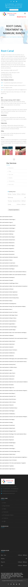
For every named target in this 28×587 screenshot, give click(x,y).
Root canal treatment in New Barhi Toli (7, 396)
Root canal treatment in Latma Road (7, 376)
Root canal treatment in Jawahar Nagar (7, 329)
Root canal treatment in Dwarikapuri (7, 277)
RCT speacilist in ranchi (11, 576)
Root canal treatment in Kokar (21, 358)
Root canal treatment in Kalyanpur (6, 335)
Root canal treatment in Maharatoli (7, 378)
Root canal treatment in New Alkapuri (7, 393)
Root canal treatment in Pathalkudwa (7, 413)
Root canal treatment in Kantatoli (6, 347)
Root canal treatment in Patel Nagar (7, 410)
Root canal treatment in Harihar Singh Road (8, 291)
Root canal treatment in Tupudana (6, 465)
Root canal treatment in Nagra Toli (7, 387)
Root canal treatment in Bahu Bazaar (7, 231)
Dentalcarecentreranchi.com (8, 493)
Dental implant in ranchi (5, 577)
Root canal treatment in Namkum (6, 390)
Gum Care (11, 174)
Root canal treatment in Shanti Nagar (7, 448)
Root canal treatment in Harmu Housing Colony (9, 297)
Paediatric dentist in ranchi (6, 575)
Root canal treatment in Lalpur (6, 370)
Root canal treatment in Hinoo (6, 309)
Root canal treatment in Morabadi (6, 384)
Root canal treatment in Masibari (20, 381)
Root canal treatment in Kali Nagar (19, 332)
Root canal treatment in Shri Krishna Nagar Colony (10, 451)
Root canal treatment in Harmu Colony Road (8, 294)
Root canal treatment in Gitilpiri (6, 286)
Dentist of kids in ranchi (18, 574)
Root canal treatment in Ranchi (6, 216)
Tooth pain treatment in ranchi (7, 574)
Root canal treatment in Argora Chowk (7, 225)
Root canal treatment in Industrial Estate (8, 320)
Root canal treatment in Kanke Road (7, 344)
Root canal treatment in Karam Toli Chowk (8, 349)
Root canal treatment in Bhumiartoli (7, 242)
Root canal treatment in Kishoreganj (7, 358)
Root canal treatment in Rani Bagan (7, 434)
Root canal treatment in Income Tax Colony (8, 312)
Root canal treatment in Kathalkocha (7, 352)
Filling (10, 171)
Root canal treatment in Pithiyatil (20, 416)
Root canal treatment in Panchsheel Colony (8, 407)
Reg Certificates (6, 505)
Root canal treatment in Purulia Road (7, 425)
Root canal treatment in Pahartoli (6, 405)
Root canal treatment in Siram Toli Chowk (8, 460)
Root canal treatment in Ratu (20, 434)
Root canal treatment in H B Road (6, 289)
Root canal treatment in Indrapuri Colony (8, 318)
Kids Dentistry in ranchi (16, 575)
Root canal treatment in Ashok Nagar (7, 228)
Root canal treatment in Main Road (6, 381)
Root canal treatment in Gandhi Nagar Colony (9, 283)
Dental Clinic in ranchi (18, 573)
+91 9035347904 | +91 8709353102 (14, 4)
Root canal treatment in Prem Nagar (7, 419)
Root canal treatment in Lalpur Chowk (7, 373)
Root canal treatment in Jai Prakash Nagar (8, 326)
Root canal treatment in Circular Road (7, 263)
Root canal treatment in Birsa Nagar (7, 245)
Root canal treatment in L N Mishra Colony (8, 367)
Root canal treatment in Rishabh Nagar (7, 442)
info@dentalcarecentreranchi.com (14, 7)
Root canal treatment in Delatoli (6, 271)
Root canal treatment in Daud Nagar (7, 268)
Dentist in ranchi (20, 576)
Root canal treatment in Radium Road (7, 428)
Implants (10, 177)
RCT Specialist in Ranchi (8, 515)
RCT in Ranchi (3, 576)
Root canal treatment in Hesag (6, 306)
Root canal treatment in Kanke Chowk (7, 341)
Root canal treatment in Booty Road (7, 254)
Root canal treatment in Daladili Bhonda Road (9, 265)
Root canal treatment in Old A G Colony (7, 402)
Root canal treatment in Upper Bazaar (7, 468)
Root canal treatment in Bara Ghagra (7, 236)
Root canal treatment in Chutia (6, 260)
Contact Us (5, 518)
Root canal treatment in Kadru (6, 332)
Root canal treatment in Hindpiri (19, 306)
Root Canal (11, 184)
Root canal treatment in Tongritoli (18, 463)
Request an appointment (14, 209)
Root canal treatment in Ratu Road (6, 436)
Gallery (4, 508)
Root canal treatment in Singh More (20, 457)
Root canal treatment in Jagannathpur (7, 323)
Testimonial (5, 512)
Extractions (11, 168)
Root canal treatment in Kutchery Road (7, 364)
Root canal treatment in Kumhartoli (7, 361)
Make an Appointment (14, 9)
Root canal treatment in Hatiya (6, 300)
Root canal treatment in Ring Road (6, 439)
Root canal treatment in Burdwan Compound (8, 257)
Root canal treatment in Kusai (20, 361)
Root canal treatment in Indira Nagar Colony (8, 315)
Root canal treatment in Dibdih (6, 274)
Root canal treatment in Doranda (19, 274)
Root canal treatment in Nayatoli (20, 390)
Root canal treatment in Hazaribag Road (8, 303)
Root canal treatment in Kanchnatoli (7, 338)
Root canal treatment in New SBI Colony (7, 399)
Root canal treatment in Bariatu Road (7, 239)
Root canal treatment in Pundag (6, 422)
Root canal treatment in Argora (6, 222)
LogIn (4, 521)
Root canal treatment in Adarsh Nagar (7, 219)
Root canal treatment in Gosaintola (20, 286)
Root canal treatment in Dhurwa (19, 271)
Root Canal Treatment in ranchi (7, 573)
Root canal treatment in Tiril (5, 463)
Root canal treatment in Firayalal (6, 280)
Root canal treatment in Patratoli (6, 416)
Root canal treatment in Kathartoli (6, 355)
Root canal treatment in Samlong (6, 445)
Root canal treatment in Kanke (21, 338)
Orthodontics (11, 181)
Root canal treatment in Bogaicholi (7, 248)
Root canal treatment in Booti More (7, 251)
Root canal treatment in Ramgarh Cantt (7, 431)
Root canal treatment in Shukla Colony (7, 454)
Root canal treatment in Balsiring (6, 234)
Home (4, 37)
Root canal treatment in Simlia (6, 457)
